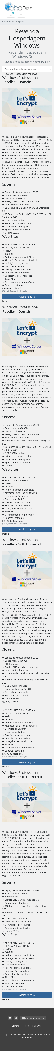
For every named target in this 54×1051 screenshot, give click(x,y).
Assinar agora (27, 296)
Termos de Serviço (33, 1025)
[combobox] (19, 73)
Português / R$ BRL (34, 1018)
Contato (15, 1025)
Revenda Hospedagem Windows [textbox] (21, 73)
